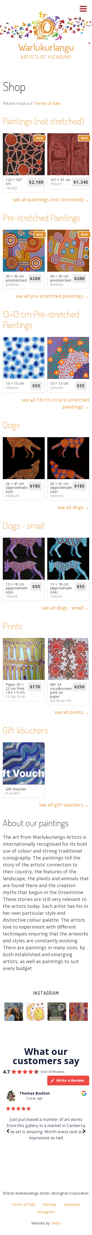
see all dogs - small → (65, 608)
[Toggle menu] (83, 8)
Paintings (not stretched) (43, 121)
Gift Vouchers (25, 730)
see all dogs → (73, 507)
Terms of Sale (47, 103)
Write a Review (70, 1080)
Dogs (11, 425)
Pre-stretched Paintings (41, 217)
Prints (12, 626)
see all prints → (72, 712)
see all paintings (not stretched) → (51, 199)
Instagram (46, 993)
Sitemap (49, 1204)
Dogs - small (23, 525)
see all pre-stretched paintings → (52, 296)
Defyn (56, 1223)
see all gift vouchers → (64, 805)
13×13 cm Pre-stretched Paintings (41, 319)
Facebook (72, 1204)
